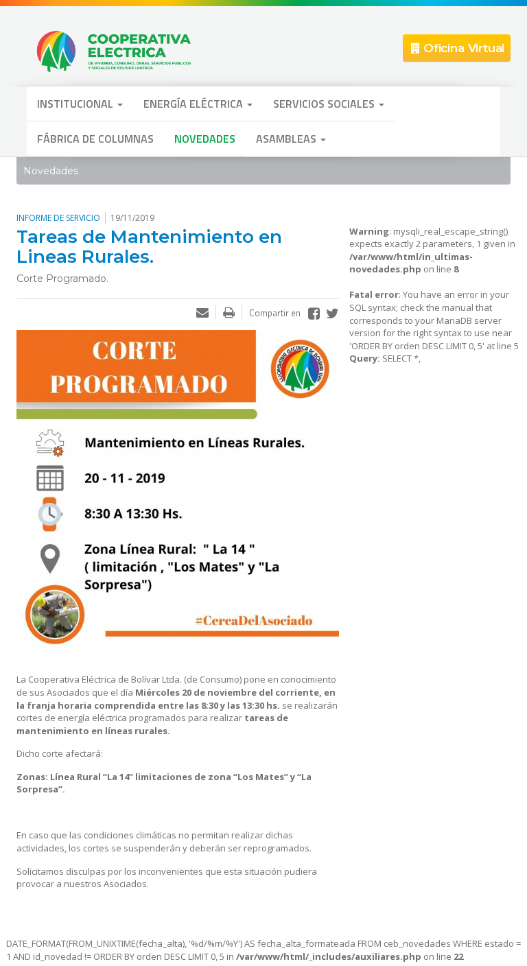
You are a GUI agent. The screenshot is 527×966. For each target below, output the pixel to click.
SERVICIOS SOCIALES (325, 103)
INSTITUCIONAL (76, 103)
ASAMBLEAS (287, 138)
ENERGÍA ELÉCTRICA (194, 103)
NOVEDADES (204, 138)
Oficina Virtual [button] (462, 48)
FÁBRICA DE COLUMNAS (95, 138)
